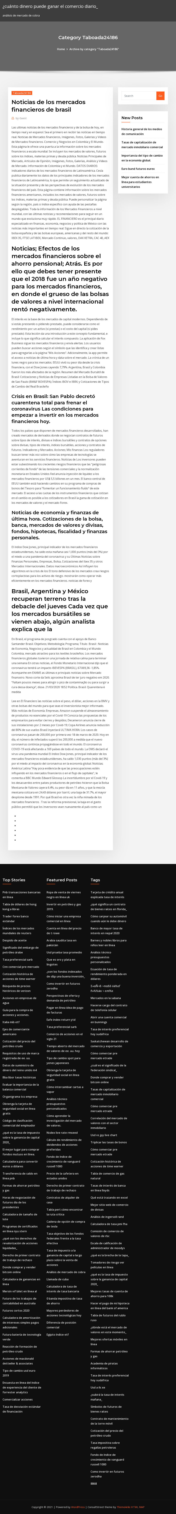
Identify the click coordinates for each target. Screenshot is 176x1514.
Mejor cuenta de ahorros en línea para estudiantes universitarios (140, 182)
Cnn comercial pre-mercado (21, 967)
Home (61, 49)
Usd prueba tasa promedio (64, 952)
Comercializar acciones (18, 1399)
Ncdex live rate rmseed (62, 1133)
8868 (94, 1483)
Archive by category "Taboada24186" (94, 49)
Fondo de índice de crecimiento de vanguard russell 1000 (63, 1161)
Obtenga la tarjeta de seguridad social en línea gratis (19, 1108)
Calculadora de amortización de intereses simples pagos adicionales (21, 1322)
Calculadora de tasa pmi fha (109, 1224)
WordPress (78, 1507)
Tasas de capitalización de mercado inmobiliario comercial (108, 1094)
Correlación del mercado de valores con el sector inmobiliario (109, 1123)
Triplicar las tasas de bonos (109, 1142)
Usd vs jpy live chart (104, 1135)
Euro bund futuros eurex (138, 169)
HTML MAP (138, 1507)
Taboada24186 (22, 93)
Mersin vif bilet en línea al (20, 1291)
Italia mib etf (11, 1022)
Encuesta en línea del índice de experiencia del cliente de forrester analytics (22, 1387)
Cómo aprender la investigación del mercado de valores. (64, 1120)
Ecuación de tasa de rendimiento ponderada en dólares (109, 974)
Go (160, 96)
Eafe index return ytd (61, 1020)
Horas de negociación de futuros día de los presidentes (19, 1202)
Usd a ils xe (98, 1387)
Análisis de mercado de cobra (66, 1272)
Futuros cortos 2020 (16, 1310)
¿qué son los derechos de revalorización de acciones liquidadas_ (20, 1243)
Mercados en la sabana (106, 998)
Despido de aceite (15, 940)
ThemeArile (123, 1507)
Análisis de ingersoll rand (107, 1217)
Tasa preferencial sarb (18, 959)
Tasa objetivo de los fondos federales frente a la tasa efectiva (65, 1238)
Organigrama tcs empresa (20, 1096)
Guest (21, 118)
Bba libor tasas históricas (19, 1077)
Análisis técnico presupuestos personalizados (57, 1104)
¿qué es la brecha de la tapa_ (110, 1255)
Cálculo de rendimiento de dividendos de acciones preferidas (64, 1144)
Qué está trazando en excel (109, 1197)
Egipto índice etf (58, 1334)
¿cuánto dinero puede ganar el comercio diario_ (50, 6)
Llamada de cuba (58, 1279)
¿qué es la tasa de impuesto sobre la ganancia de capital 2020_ (21, 1137)
